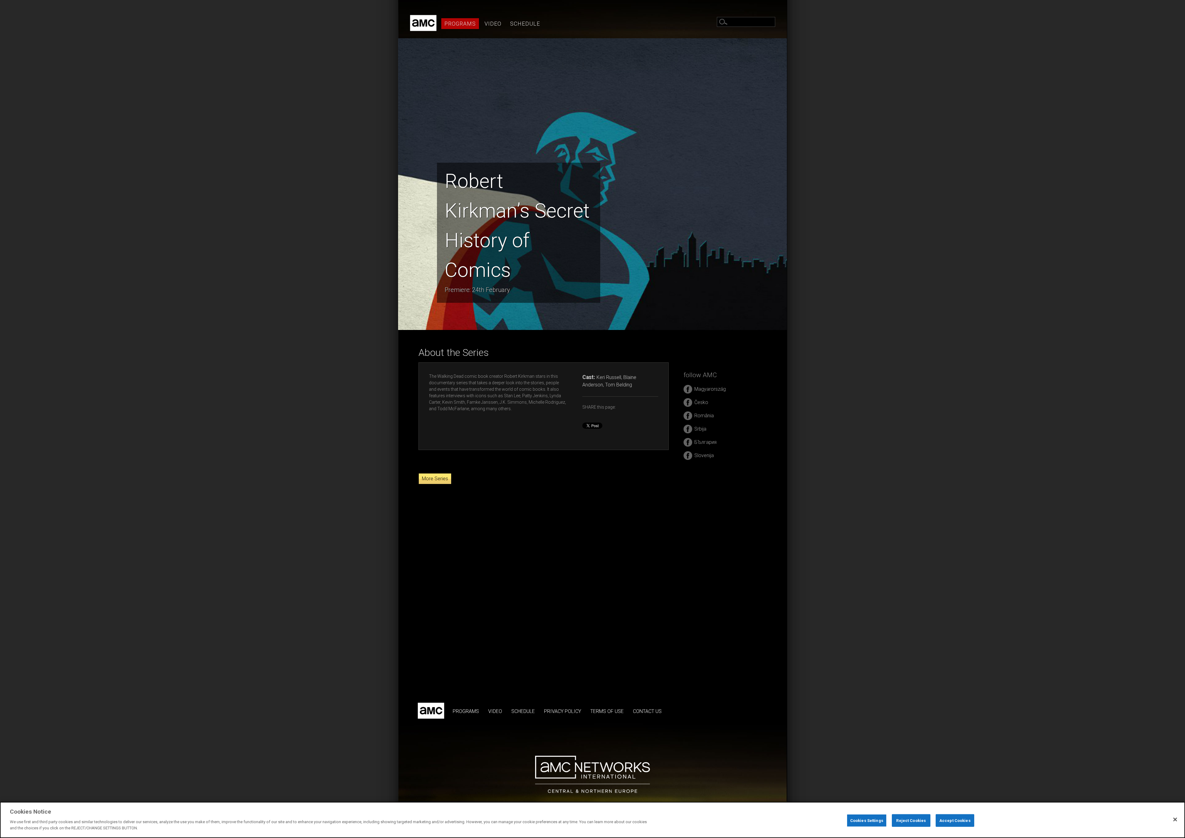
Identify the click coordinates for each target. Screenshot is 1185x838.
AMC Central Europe (423, 23)
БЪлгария (705, 442)
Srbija (700, 429)
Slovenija (704, 455)
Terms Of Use (607, 711)
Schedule (525, 24)
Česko (701, 402)
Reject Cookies (911, 820)
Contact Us (647, 711)
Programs (460, 24)
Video (492, 24)
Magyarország (710, 389)
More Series (435, 479)
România (704, 416)
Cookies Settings (866, 820)
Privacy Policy (562, 711)
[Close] (1175, 819)
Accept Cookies (955, 820)
